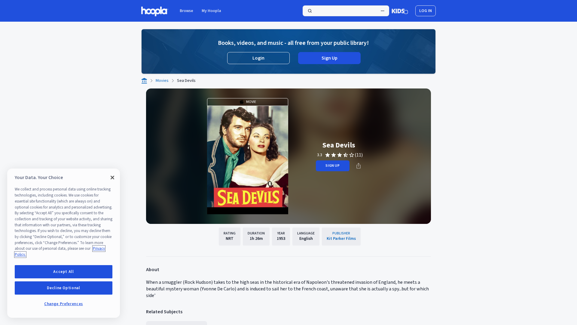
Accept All (63, 271)
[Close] (112, 177)
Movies (162, 81)
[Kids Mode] (400, 11)
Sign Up (329, 58)
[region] (63, 243)
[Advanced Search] (382, 11)
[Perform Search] (346, 10)
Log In (425, 11)
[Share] (359, 166)
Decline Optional (63, 288)
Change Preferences (63, 304)
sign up (332, 165)
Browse (186, 11)
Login (258, 58)
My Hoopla (211, 11)
